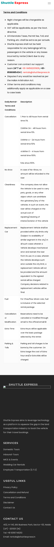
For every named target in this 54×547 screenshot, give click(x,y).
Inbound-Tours (11, 454)
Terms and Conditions (14, 497)
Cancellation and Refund (16, 492)
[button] (49, 3)
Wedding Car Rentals (14, 464)
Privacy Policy (10, 487)
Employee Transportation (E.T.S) (20, 469)
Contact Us (9, 507)
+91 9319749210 (14, 532)
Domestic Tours (11, 449)
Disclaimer (8, 502)
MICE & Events (10, 459)
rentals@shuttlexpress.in (36, 72)
